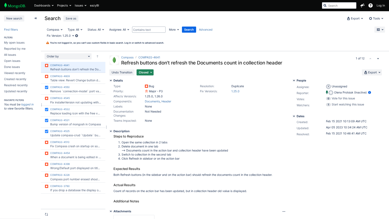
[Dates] (294, 116)
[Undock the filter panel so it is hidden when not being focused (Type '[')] (35, 18)
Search (189, 29)
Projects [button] (62, 5)
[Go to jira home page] (15, 5)
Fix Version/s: (208, 91)
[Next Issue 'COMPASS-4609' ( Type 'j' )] (378, 58)
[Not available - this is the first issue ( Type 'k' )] (370, 58)
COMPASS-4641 (149, 57)
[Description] (110, 131)
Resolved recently (16, 85)
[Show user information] (369, 92)
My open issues (14, 42)
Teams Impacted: (125, 120)
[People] (294, 80)
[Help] (370, 5)
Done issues (12, 67)
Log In (381, 5)
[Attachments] (110, 211)
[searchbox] (339, 5)
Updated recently (15, 91)
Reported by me (15, 48)
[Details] (110, 80)
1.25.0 (235, 91)
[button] (362, 5)
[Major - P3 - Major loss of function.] (146, 91)
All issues (10, 54)
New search (14, 18)
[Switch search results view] (379, 30)
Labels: (118, 106)
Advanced (206, 29)
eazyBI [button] (94, 5)
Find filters (11, 29)
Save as (71, 18)
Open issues (12, 60)
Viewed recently (14, 73)
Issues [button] (79, 5)
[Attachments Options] (283, 211)
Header (166, 101)
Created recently (15, 79)
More (172, 29)
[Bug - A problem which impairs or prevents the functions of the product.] (146, 86)
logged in (27, 104)
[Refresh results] (46, 214)
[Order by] (97, 56)
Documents (152, 101)
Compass (127, 57)
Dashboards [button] (42, 5)
